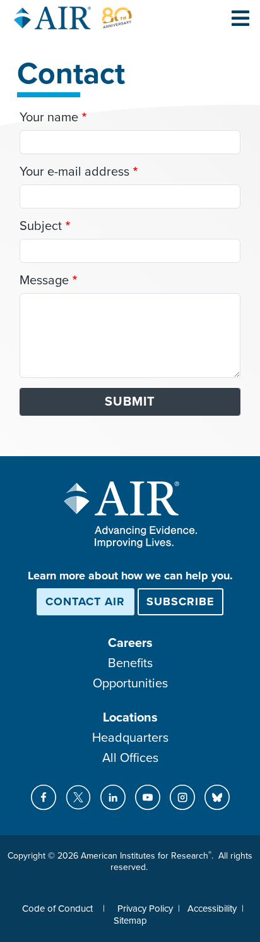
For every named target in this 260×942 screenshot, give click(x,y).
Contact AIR (85, 601)
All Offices (130, 758)
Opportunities (130, 683)
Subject (41, 226)
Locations (130, 717)
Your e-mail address (74, 171)
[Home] (73, 18)
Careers (130, 643)
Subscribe (180, 601)
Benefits (130, 663)
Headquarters (130, 738)
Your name (49, 117)
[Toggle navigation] (240, 17)
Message (44, 280)
